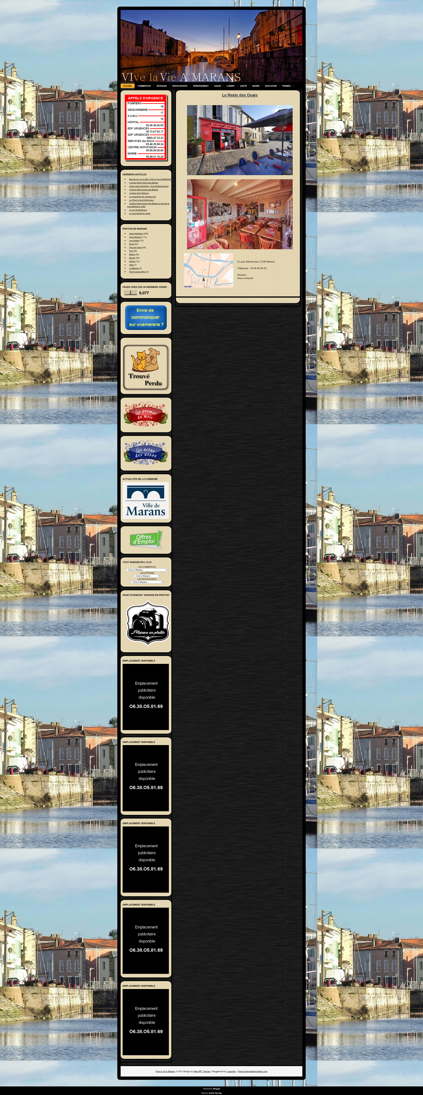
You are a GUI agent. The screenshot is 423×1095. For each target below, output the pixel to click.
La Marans (134, 268)
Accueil (127, 85)
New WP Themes (202, 1071)
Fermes (286, 85)
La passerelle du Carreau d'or (142, 196)
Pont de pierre (135, 247)
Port (131, 250)
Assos (217, 85)
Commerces (144, 85)
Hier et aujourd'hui (137, 271)
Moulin (132, 257)
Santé (243, 85)
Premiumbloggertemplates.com (253, 1071)
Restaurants (179, 85)
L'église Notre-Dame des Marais (143, 182)
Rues (131, 243)
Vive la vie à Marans (165, 1071)
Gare (131, 264)
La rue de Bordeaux (138, 209)
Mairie (255, 85)
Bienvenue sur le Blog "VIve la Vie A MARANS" (150, 179)
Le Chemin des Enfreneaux (141, 200)
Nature (132, 261)
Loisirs (230, 85)
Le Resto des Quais (239, 95)
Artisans (161, 85)
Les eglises (134, 240)
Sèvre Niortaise (136, 233)
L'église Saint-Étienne (139, 193)
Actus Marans (135, 237)
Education (271, 85)
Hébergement (201, 85)
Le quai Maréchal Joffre (139, 213)
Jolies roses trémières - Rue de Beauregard (148, 186)
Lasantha (231, 1071)
